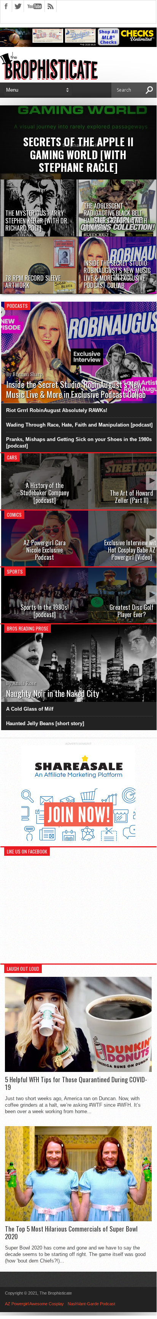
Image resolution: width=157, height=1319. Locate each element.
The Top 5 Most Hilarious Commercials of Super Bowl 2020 (71, 1233)
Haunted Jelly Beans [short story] (45, 723)
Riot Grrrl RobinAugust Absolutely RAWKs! (56, 410)
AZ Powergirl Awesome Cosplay (34, 1303)
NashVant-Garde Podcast (91, 1303)
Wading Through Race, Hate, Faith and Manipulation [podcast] (79, 425)
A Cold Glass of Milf (29, 709)
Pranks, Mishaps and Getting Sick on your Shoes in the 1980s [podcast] (79, 442)
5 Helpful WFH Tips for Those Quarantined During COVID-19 (76, 1083)
